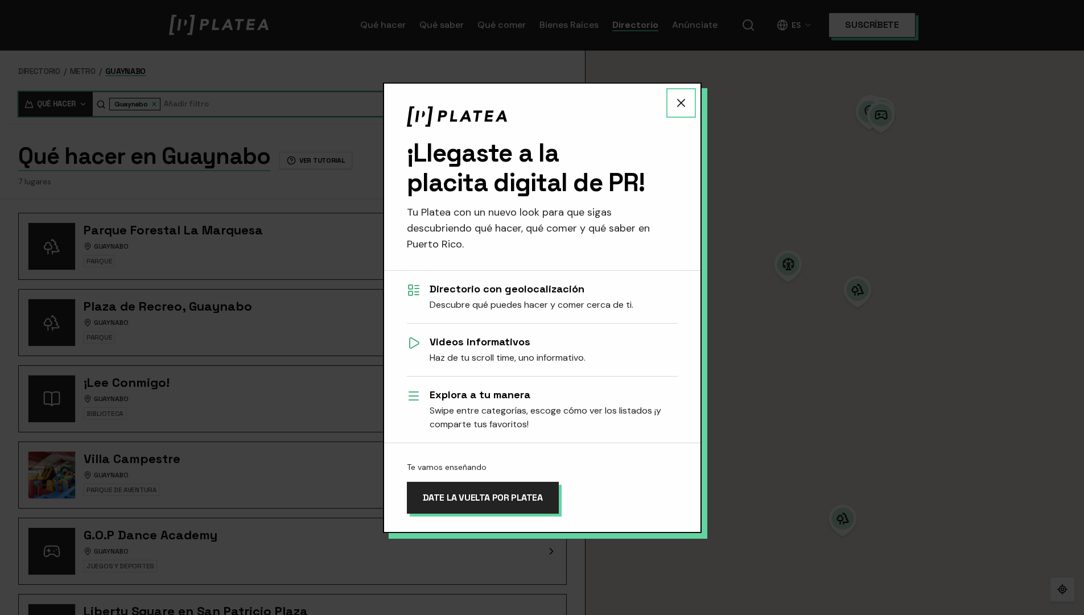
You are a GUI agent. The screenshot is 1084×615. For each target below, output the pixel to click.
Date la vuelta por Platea (483, 497)
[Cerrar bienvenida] (681, 102)
